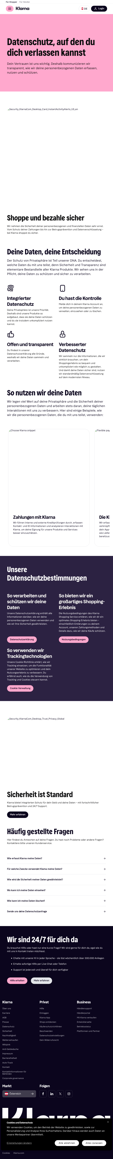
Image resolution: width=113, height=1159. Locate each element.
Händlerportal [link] (83, 1013)
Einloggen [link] (44, 1013)
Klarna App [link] (45, 1017)
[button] (84, 8)
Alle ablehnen (67, 1143)
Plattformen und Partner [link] (88, 1031)
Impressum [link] (7, 1053)
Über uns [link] (6, 1008)
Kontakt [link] (6, 1067)
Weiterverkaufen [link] (10, 1040)
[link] (43, 1093)
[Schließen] (108, 1122)
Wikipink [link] (6, 1044)
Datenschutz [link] (8, 1026)
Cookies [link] (6, 1153)
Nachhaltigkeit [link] (9, 1035)
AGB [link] (4, 1017)
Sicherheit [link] (7, 1031)
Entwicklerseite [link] (84, 1022)
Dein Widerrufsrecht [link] (49, 1040)
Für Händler (24, 2)
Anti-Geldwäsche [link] (10, 1049)
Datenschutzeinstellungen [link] (52, 1035)
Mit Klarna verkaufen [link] (87, 1017)
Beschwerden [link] (46, 1031)
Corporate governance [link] (13, 1078)
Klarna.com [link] (19, 1153)
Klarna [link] (7, 1002)
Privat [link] (44, 1002)
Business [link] (84, 1002)
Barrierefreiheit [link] (9, 1058)
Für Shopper (11, 2)
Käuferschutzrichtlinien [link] (51, 1026)
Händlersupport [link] (84, 1008)
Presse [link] (5, 1022)
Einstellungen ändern (19, 1143)
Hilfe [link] (42, 1008)
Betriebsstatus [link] (84, 1026)
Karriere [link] (6, 1013)
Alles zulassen (94, 1143)
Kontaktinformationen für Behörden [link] (14, 1072)
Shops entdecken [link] (48, 1022)
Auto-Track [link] (7, 1062)
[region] (56, 1134)
